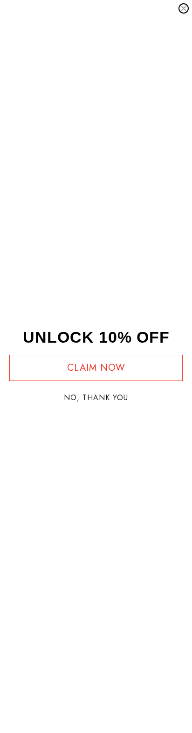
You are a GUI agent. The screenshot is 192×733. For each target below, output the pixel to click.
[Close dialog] (183, 8)
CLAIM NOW (96, 367)
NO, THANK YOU (96, 397)
